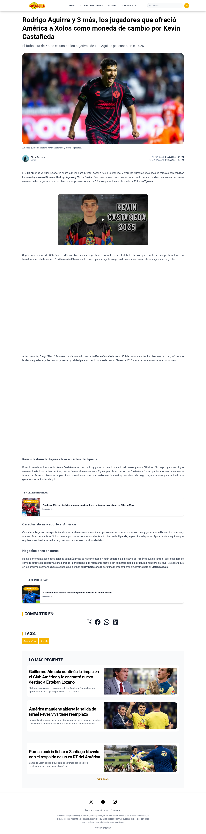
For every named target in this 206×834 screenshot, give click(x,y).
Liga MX (44, 641)
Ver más (103, 779)
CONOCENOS (128, 5)
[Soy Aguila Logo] (37, 6)
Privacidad (116, 810)
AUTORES (112, 5)
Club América (30, 641)
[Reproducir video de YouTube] (103, 219)
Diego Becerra (38, 157)
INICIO (72, 5)
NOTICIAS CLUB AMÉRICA (91, 5)
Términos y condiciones (96, 810)
